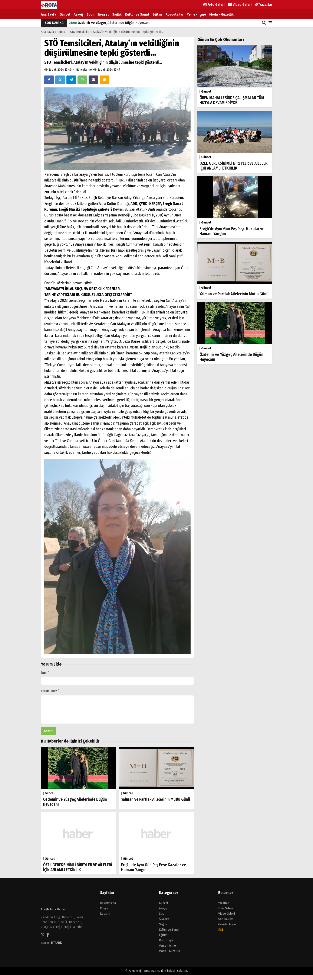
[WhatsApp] (82, 79)
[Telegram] (71, 79)
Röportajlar (174, 14)
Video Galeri (241, 4)
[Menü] (270, 23)
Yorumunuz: (50, 691)
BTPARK (56, 943)
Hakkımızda (108, 903)
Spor (90, 14)
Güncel (65, 14)
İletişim (105, 914)
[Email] (93, 79)
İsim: (45, 672)
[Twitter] (60, 79)
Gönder (48, 731)
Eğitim (157, 14)
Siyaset (103, 14)
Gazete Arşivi (227, 924)
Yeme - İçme (196, 14)
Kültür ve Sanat (137, 14)
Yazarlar (265, 4)
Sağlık (117, 14)
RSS (221, 929)
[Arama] (264, 23)
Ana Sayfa (48, 14)
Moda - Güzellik (221, 14)
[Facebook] (49, 79)
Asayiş (78, 14)
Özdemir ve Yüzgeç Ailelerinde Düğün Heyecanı (109, 20)
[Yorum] (104, 79)
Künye (104, 908)
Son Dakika (225, 919)
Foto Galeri (215, 4)
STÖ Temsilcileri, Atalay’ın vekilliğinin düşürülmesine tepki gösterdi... (116, 32)
